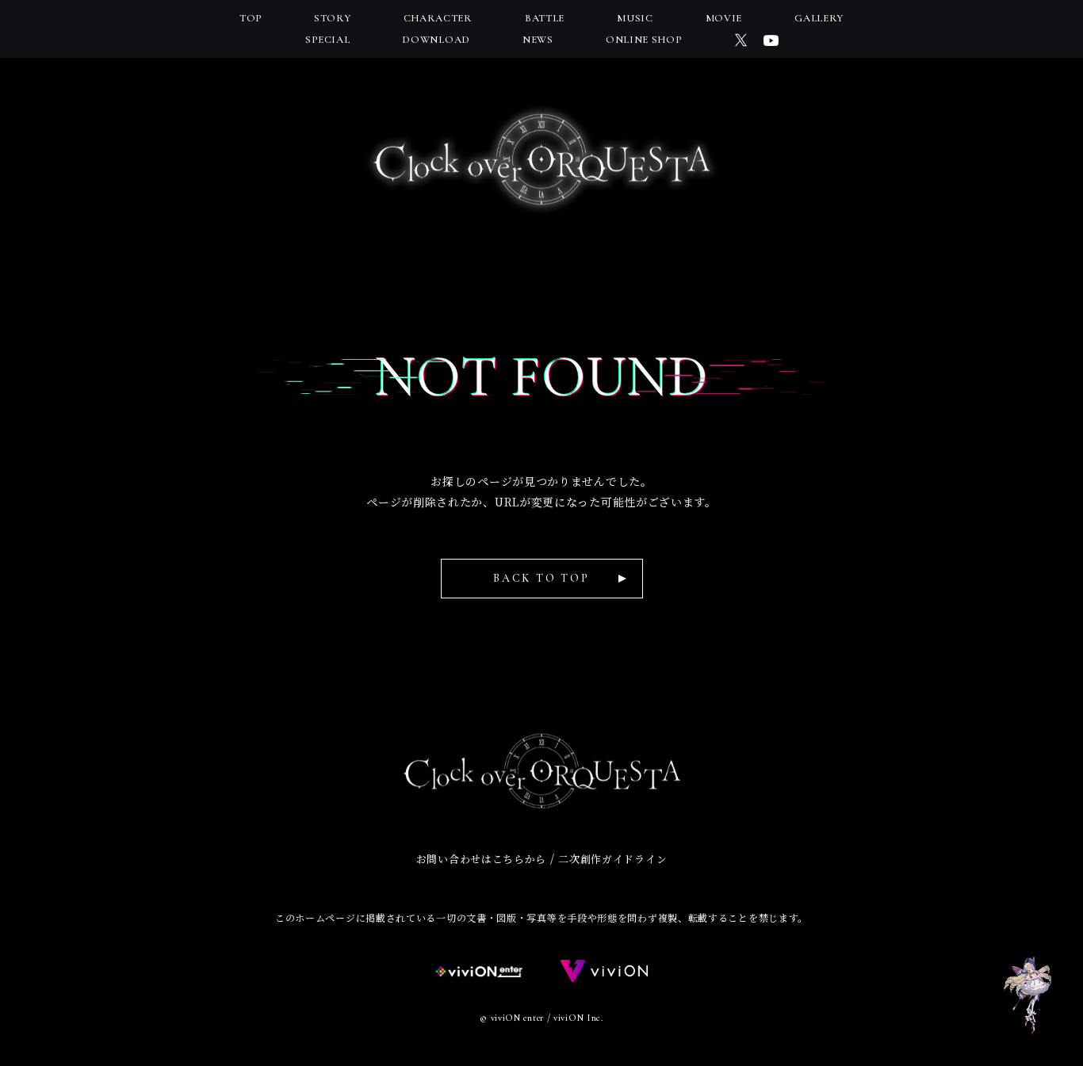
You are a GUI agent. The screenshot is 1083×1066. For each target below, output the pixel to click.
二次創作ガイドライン (612, 858)
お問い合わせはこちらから (481, 858)
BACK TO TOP (541, 578)
